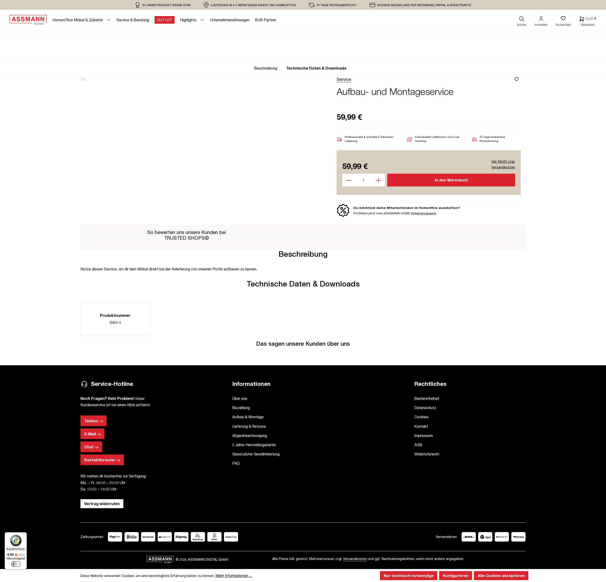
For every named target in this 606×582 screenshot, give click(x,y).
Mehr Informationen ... (233, 575)
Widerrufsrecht (426, 454)
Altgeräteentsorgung (249, 435)
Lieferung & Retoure (249, 426)
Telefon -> (93, 421)
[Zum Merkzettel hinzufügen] (517, 79)
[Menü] (24, 535)
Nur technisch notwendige (409, 575)
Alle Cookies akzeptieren (501, 575)
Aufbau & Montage (248, 416)
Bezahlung (241, 407)
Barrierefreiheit (426, 398)
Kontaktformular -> (102, 460)
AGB (418, 444)
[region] (162, 5)
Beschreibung (265, 68)
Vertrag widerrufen (102, 503)
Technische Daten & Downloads (316, 68)
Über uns (239, 398)
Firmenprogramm (423, 213)
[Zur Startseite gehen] (28, 20)
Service (344, 79)
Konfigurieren (455, 575)
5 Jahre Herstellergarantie (254, 444)
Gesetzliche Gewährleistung (256, 454)
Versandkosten (355, 559)
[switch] (16, 564)
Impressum (423, 435)
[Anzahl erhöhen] (378, 180)
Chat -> (91, 447)
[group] (267, 68)
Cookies (421, 416)
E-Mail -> (92, 434)
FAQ (236, 463)
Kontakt (421, 426)
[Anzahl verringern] (348, 180)
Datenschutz (425, 407)
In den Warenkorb (451, 180)
